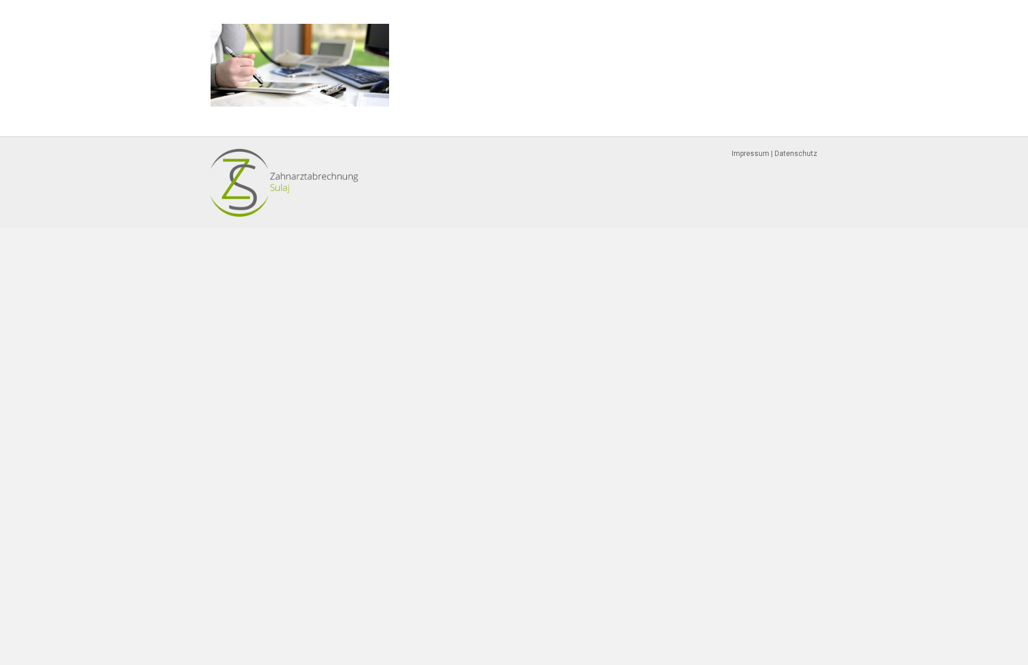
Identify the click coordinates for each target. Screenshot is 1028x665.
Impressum (750, 153)
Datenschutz (796, 153)
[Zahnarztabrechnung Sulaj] (284, 182)
